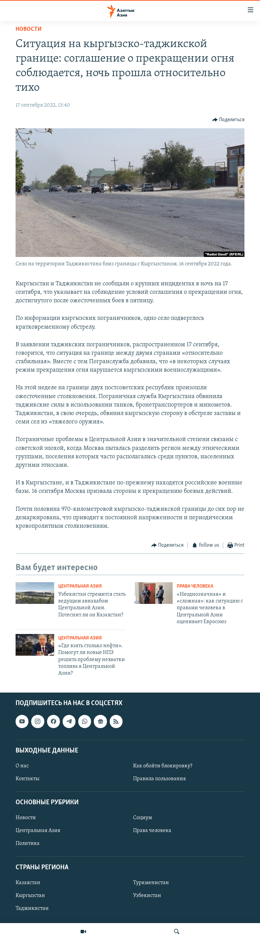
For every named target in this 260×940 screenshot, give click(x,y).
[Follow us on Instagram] (37, 721)
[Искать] (177, 931)
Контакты (27, 779)
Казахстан (28, 883)
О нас (22, 766)
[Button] (228, 119)
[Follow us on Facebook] (53, 721)
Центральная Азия (80, 586)
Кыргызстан (30, 895)
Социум (142, 818)
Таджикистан (32, 908)
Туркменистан (151, 883)
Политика (28, 843)
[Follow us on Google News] (100, 721)
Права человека (195, 586)
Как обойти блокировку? (162, 766)
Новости (29, 29)
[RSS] (116, 721)
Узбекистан (147, 895)
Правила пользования (159, 779)
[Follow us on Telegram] (69, 721)
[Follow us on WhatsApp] (84, 721)
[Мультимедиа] (83, 931)
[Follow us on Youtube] (22, 721)
